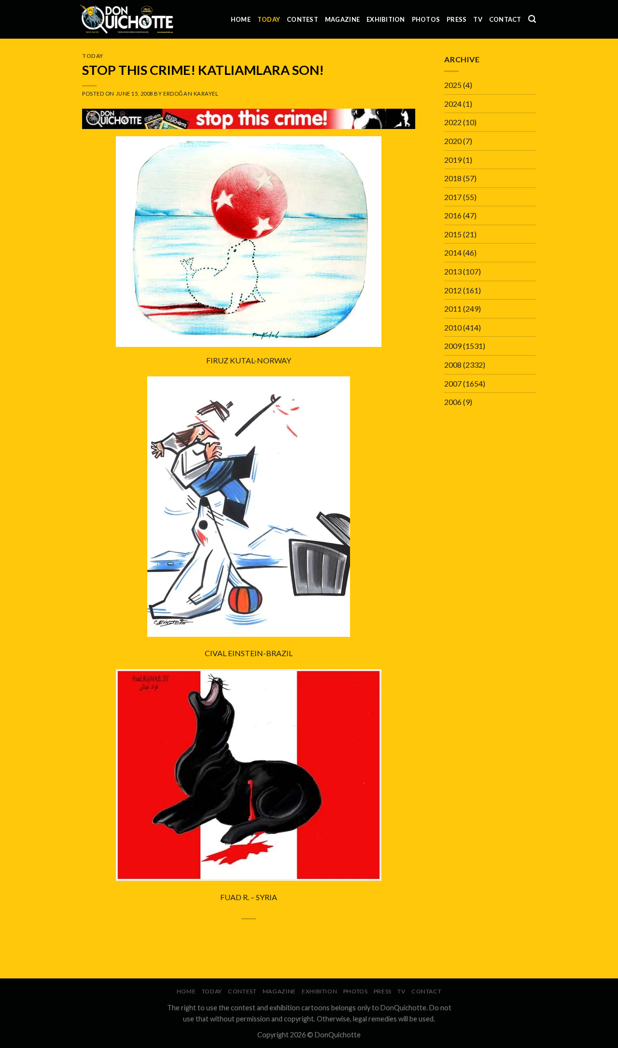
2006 (453, 401)
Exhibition (385, 19)
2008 (453, 364)
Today (268, 19)
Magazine (342, 19)
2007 (453, 383)
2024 (453, 103)
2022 (453, 122)
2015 (453, 234)
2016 (453, 215)
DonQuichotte (338, 1035)
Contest (302, 19)
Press (456, 19)
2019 (453, 159)
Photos (426, 19)
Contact (505, 19)
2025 (453, 84)
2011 (453, 308)
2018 (453, 178)
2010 (453, 327)
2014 (453, 252)
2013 (453, 271)
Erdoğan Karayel (190, 93)
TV (477, 19)
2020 (453, 140)
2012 (453, 290)
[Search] (532, 19)
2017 (453, 196)
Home (241, 19)
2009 (453, 345)
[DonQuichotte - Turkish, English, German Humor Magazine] (127, 19)
